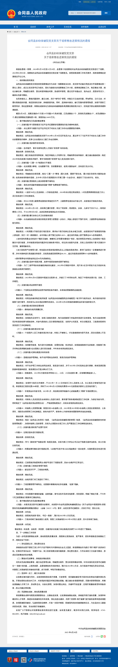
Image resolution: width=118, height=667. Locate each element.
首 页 (16, 26)
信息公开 (16, 31)
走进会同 (102, 26)
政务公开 (50, 26)
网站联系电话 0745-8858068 (93, 656)
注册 (109, 2)
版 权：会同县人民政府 (68, 658)
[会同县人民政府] (27, 14)
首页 (10, 31)
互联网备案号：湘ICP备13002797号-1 (73, 661)
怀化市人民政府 (34, 651)
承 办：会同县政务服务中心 (103, 658)
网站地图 (80, 656)
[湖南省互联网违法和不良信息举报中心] (37, 660)
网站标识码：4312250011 (69, 663)
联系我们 (64, 656)
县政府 (33, 26)
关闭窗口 (21, 636)
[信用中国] (15, 660)
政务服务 (85, 26)
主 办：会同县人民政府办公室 (85, 658)
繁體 (80, 2)
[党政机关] (9, 660)
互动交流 (67, 26)
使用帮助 (72, 656)
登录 (105, 2)
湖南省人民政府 (13, 651)
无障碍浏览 (86, 2)
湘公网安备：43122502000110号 (94, 661)
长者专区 (93, 2)
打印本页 (15, 636)
